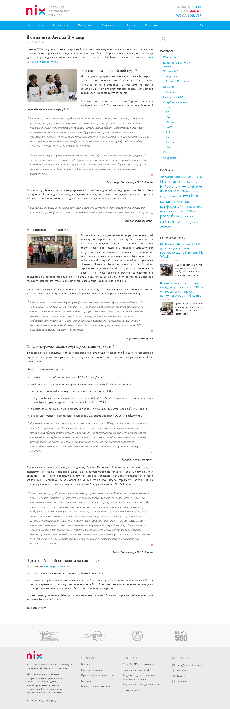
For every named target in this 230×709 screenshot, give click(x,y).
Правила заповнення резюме (97, 675)
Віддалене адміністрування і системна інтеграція (139, 677)
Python (170, 142)
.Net (168, 107)
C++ (168, 117)
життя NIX (189, 196)
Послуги (130, 658)
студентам (172, 221)
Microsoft (192, 182)
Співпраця (89, 658)
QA (168, 147)
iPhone (170, 122)
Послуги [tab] (83, 25)
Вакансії (85, 664)
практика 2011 (183, 211)
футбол (165, 227)
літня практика (192, 206)
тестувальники (193, 222)
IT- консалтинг (131, 690)
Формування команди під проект (141, 684)
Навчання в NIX (173, 97)
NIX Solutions (170, 186)
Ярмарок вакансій (173, 191)
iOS (183, 176)
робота (196, 211)
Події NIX (171, 76)
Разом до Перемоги (177, 81)
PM (168, 137)
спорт (196, 216)
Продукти (108, 25)
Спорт (167, 152)
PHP (168, 132)
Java (184, 182)
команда (168, 201)
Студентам (170, 157)
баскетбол (192, 191)
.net (162, 176)
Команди (86, 680)
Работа (170, 91)
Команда (168, 86)
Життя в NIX (171, 71)
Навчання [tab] (59, 25)
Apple (177, 176)
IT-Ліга (198, 176)
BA (168, 112)
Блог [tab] (130, 25)
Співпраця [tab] (34, 25)
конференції (170, 206)
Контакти (151, 25)
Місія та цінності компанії (96, 686)
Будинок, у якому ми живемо (176, 64)
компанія (184, 201)
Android (169, 176)
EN (201, 25)
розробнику (171, 216)
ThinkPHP (197, 187)
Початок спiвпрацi (92, 669)
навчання (167, 211)
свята (187, 216)
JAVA (169, 127)
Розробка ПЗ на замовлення (139, 664)
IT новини (169, 57)
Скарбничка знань (175, 102)
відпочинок (169, 196)
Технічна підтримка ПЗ (136, 669)
